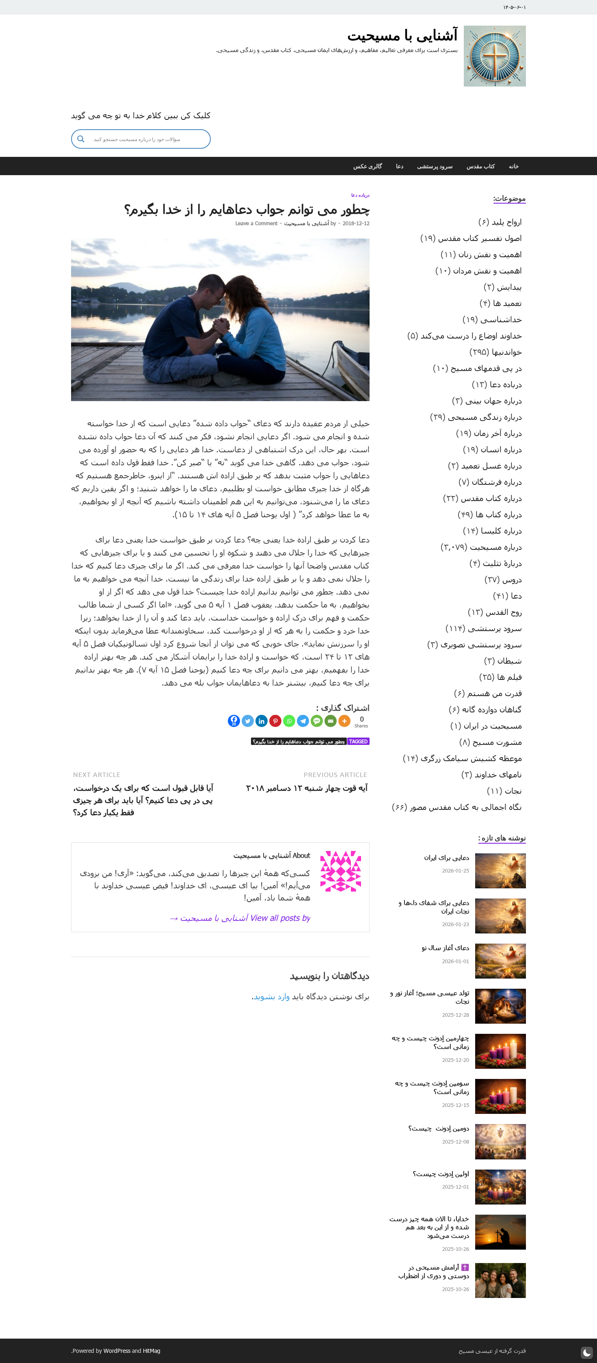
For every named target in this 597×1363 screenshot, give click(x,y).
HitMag (151, 1350)
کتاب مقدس (481, 166)
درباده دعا (360, 195)
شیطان (510, 660)
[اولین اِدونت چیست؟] (500, 1176)
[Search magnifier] (81, 139)
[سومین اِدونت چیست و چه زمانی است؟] (500, 1085)
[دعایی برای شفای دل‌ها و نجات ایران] (500, 904)
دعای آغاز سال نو (445, 947)
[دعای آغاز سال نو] (500, 950)
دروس (512, 579)
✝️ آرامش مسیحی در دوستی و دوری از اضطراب (433, 1271)
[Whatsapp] (289, 721)
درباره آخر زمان (498, 433)
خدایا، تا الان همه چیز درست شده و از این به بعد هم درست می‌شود (429, 1227)
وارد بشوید (272, 996)
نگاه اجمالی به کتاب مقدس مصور (466, 807)
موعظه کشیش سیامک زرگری (471, 758)
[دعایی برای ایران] (500, 859)
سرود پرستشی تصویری (481, 644)
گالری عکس (367, 166)
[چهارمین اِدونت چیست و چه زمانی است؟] (500, 1040)
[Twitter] (248, 721)
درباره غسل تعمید (491, 465)
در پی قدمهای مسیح (486, 368)
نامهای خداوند (498, 774)
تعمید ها (507, 303)
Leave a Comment (256, 223)
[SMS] (317, 721)
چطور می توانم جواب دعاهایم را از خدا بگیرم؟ (299, 741)
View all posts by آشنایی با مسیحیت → (239, 917)
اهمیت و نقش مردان (487, 270)
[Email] (330, 721)
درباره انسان (501, 449)
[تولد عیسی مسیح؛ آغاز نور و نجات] (500, 995)
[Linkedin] (261, 721)
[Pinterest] (275, 721)
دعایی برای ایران (446, 857)
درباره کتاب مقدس (491, 498)
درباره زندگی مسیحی (485, 416)
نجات (513, 790)
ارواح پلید (507, 221)
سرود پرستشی (435, 166)
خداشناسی (501, 319)
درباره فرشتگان (497, 481)
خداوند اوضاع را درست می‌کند (471, 335)
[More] (344, 721)
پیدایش (509, 286)
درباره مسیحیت (496, 546)
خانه (514, 166)
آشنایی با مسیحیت (402, 35)
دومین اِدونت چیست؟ (439, 1128)
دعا (399, 166)
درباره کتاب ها (499, 514)
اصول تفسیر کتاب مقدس (480, 238)
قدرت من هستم (494, 693)
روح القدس (504, 611)
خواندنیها (507, 351)
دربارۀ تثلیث (502, 563)
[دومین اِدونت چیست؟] (500, 1130)
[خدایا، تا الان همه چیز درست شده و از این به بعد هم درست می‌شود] (500, 1221)
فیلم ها (509, 677)
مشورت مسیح (497, 742)
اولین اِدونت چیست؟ (441, 1173)
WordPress (117, 1350)
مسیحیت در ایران (493, 725)
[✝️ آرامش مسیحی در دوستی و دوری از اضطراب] (500, 1269)
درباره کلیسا (501, 530)
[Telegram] (303, 721)
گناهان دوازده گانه (492, 709)
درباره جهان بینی (493, 400)
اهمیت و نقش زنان (490, 254)
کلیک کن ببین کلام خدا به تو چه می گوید (141, 115)
